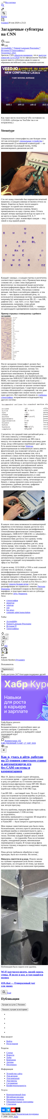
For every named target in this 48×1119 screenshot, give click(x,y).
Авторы (10, 1062)
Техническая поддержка (28, 1114)
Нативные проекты (15, 1099)
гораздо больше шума (18, 584)
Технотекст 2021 (8, 53)
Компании (11, 1060)
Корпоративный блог (16, 1094)
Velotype (29, 446)
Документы (11, 1081)
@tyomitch (20, 660)
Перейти (5, 737)
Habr (15, 1117)
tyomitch (4, 23)
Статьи (9, 1053)
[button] (24, 336)
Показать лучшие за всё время (14, 1010)
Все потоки (10, 2)
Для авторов (12, 1076)
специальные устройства (30, 141)
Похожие (21, 1005)
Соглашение (12, 1083)
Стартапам (11, 1104)
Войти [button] (4, 17)
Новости (10, 1055)
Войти (9, 1041)
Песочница (11, 1064)
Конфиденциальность (16, 1085)
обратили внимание (23, 55)
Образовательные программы (19, 1102)
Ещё (9, 993)
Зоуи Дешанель (20, 593)
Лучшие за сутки (9, 1005)
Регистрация (12, 1044)
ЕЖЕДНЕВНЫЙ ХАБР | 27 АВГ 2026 (18, 743)
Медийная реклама (15, 1097)
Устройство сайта (14, 1073)
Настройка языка (9, 1114)
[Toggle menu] (2, 3)
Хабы (8, 1057)
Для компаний (12, 1078)
